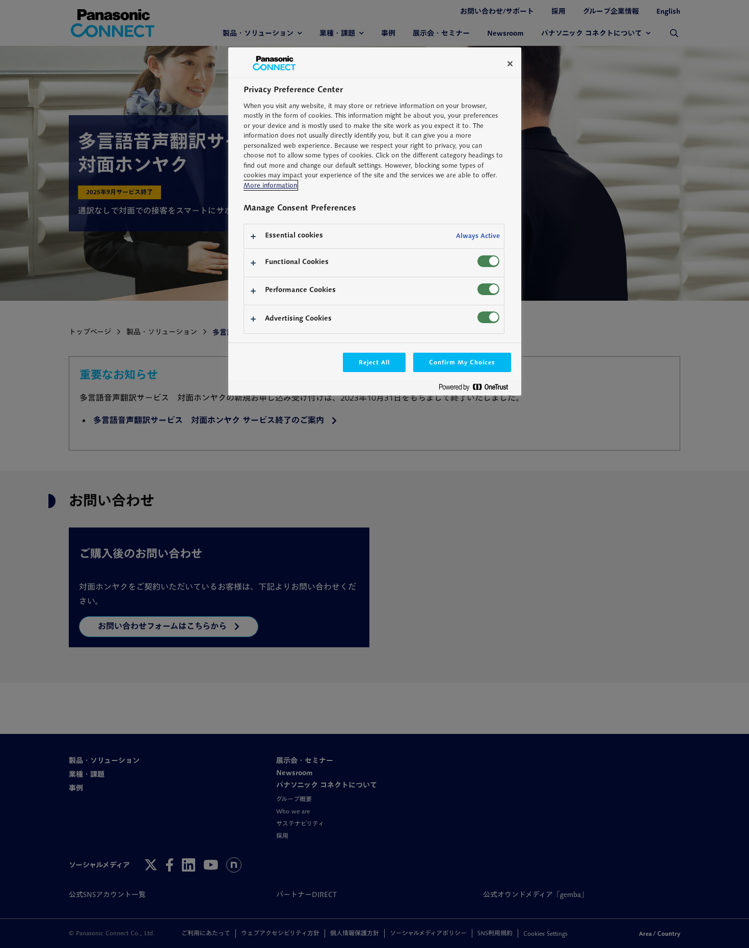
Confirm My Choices (462, 362)
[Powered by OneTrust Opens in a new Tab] (477, 389)
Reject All (374, 362)
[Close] (510, 63)
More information (270, 185)
